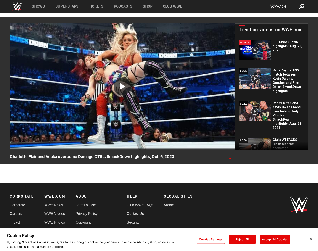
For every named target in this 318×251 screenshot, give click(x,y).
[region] (159, 239)
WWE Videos (54, 214)
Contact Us (135, 214)
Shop (148, 6)
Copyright (83, 222)
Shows (38, 6)
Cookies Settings (210, 239)
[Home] (17, 7)
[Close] (311, 239)
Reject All (242, 239)
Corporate (17, 205)
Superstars (67, 6)
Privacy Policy (87, 214)
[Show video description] (230, 157)
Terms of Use (86, 205)
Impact (15, 222)
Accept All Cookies (275, 239)
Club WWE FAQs (140, 205)
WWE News (53, 205)
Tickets (96, 6)
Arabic (169, 205)
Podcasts (123, 6)
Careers (16, 214)
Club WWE (172, 6)
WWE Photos (54, 222)
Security (133, 222)
